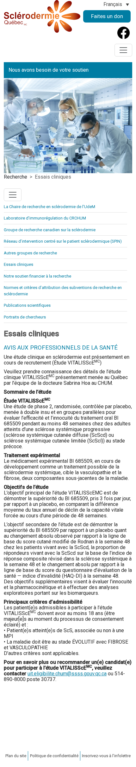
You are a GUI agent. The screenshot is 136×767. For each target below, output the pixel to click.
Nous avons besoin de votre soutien (49, 70)
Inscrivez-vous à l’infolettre (106, 755)
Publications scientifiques (27, 305)
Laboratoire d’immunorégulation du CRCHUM (45, 218)
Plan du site (15, 755)
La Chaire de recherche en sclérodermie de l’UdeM (49, 206)
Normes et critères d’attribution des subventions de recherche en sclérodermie (63, 290)
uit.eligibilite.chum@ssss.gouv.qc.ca (67, 674)
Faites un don (107, 16)
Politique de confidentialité (54, 755)
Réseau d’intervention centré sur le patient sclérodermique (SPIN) (63, 241)
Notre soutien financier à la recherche (37, 276)
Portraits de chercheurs (25, 317)
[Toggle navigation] (123, 50)
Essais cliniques (18, 264)
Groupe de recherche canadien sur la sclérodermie (50, 229)
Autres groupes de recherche (30, 253)
